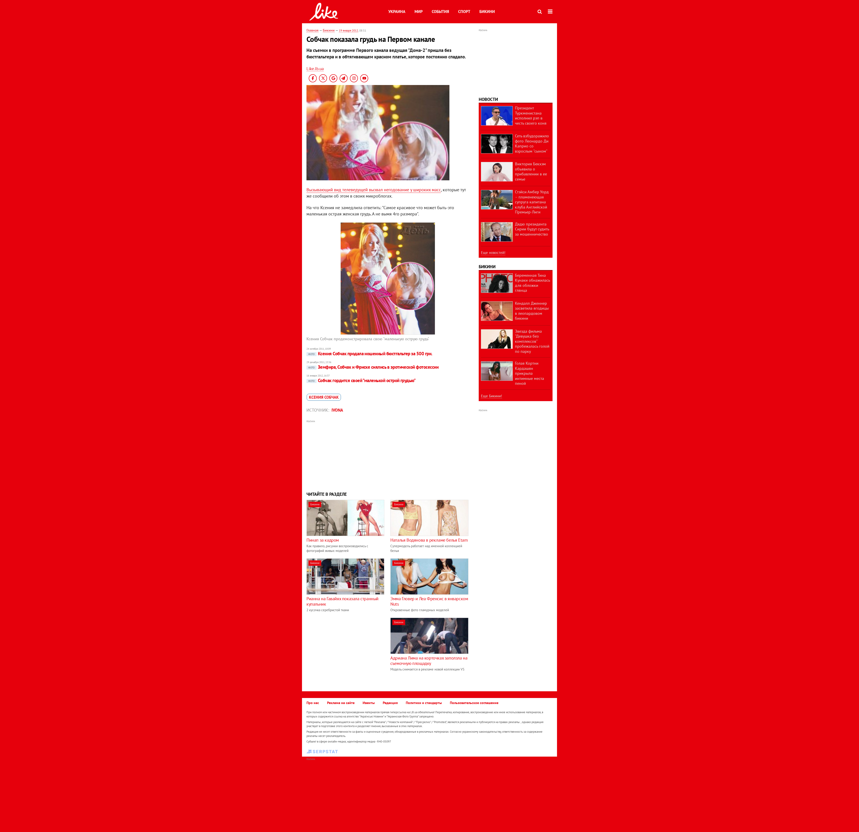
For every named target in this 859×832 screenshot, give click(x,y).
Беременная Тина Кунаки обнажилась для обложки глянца (532, 283)
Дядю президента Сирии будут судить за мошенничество (532, 229)
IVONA (337, 410)
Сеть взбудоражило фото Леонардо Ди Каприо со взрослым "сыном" (532, 143)
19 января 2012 (348, 30)
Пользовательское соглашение (474, 702)
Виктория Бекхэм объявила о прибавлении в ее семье (531, 171)
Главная (312, 30)
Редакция (390, 702)
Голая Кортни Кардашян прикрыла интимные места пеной (529, 373)
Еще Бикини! (491, 396)
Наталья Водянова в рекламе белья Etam (429, 540)
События (440, 11)
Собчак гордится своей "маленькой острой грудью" (361, 380)
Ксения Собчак (324, 397)
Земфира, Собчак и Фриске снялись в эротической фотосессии (373, 367)
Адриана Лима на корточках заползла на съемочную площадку (428, 660)
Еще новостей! (493, 252)
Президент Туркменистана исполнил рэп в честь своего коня (530, 115)
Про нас (312, 702)
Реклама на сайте (341, 702)
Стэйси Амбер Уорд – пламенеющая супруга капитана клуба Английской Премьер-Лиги (532, 202)
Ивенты (369, 702)
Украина (396, 11)
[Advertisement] (387, 455)
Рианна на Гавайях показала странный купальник (342, 601)
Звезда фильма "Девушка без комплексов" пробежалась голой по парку (532, 341)
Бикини (487, 11)
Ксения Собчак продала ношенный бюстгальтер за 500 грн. (370, 354)
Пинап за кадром (322, 540)
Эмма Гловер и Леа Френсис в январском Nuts (429, 601)
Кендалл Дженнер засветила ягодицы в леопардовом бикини (532, 311)
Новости (488, 99)
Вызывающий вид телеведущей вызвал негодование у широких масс (373, 190)
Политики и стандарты (424, 702)
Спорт (464, 11)
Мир (419, 11)
